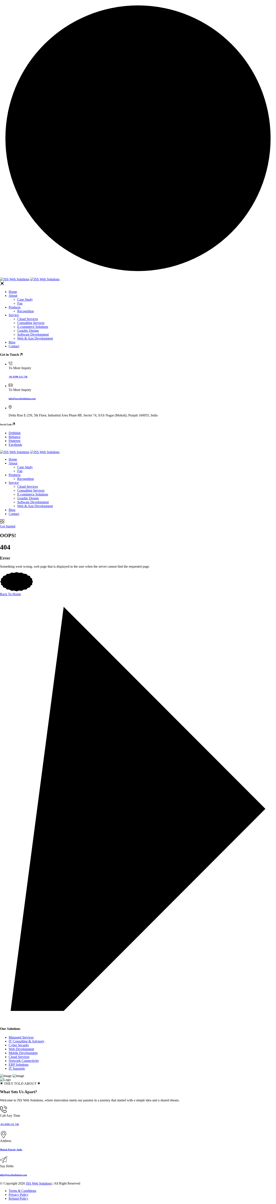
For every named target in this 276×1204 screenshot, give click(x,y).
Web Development (21, 1049)
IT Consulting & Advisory (26, 1041)
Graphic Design (28, 330)
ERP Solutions (18, 1064)
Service (14, 315)
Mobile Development (23, 1053)
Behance (14, 437)
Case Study (25, 299)
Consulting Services (30, 323)
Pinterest (14, 441)
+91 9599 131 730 (18, 376)
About (13, 295)
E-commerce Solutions (32, 327)
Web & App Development (35, 338)
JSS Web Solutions (39, 1183)
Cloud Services (27, 319)
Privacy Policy (18, 1194)
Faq (19, 303)
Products (14, 307)
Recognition (25, 311)
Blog (12, 342)
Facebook (15, 444)
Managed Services (21, 1037)
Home (13, 292)
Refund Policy (18, 1198)
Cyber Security (19, 1045)
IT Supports (17, 1068)
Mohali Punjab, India (11, 1149)
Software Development (33, 334)
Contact (14, 346)
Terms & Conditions (22, 1191)
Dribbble (15, 433)
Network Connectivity (24, 1061)
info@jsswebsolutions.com (22, 398)
